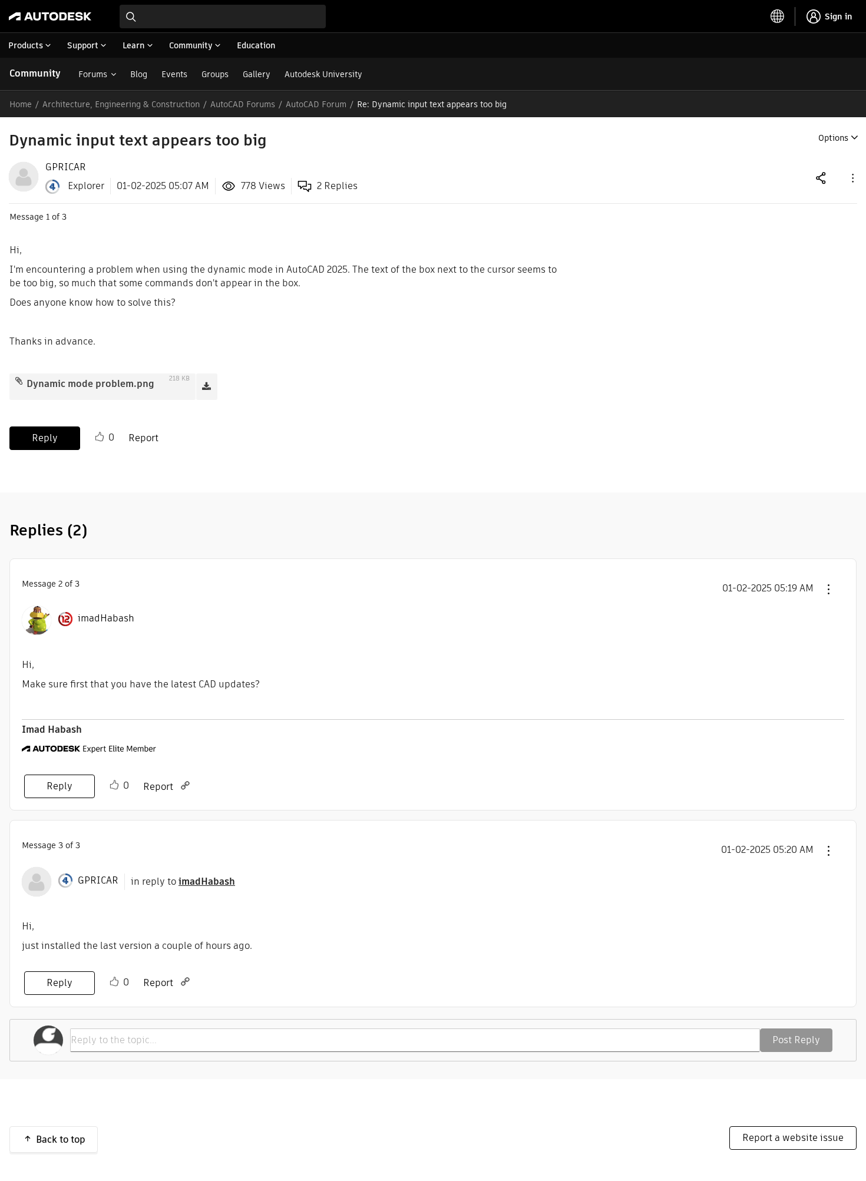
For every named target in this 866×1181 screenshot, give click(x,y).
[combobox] (223, 16)
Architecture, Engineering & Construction (121, 104)
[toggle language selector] (777, 16)
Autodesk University (323, 74)
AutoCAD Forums (242, 104)
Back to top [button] (60, 1139)
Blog (138, 74)
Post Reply (796, 1040)
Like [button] (99, 437)
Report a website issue (793, 1137)
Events (174, 74)
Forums (92, 74)
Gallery (256, 74)
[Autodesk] (50, 16)
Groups (215, 74)
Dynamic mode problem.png (90, 384)
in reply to (183, 881)
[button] (852, 177)
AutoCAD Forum (316, 104)
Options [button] (833, 138)
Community (35, 73)
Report (143, 438)
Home (20, 104)
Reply (45, 438)
